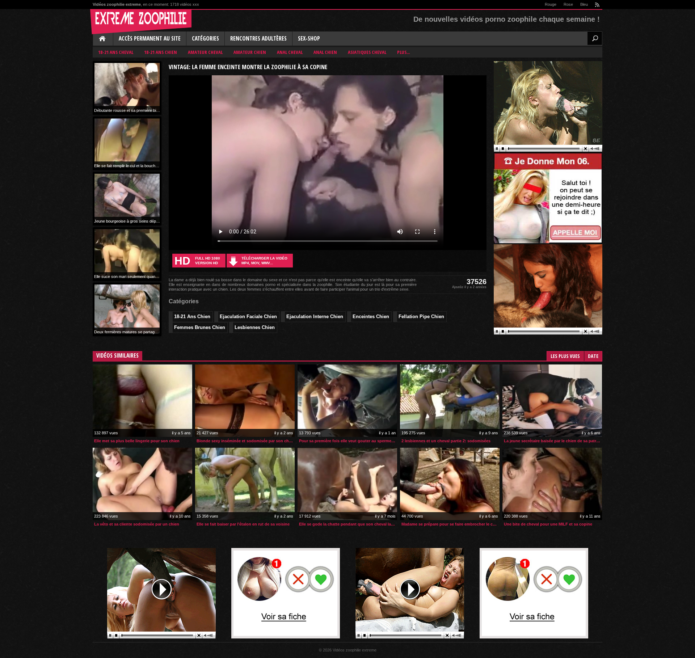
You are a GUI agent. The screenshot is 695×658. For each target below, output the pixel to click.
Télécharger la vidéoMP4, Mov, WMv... (264, 260)
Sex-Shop (309, 38)
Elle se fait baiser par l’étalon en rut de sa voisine (243, 524)
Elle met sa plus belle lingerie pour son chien (137, 441)
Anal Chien (325, 52)
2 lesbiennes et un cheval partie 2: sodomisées (445, 441)
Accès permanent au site (150, 38)
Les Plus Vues (565, 356)
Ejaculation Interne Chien (314, 316)
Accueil (103, 39)
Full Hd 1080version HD (197, 261)
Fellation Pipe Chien (421, 316)
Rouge (550, 4)
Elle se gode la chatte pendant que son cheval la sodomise (348, 524)
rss (596, 4)
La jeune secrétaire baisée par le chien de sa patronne (553, 441)
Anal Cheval (290, 52)
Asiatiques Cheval (367, 52)
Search (594, 38)
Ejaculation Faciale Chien (248, 316)
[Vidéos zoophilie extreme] (140, 21)
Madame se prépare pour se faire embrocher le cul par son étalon (450, 524)
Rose (568, 4)
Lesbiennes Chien (255, 327)
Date (593, 356)
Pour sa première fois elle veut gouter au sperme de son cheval (348, 441)
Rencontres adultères (258, 38)
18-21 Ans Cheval (115, 52)
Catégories (205, 38)
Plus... (403, 52)
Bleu (584, 4)
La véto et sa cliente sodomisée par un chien (136, 524)
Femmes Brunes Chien (199, 327)
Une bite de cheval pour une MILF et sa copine (548, 524)
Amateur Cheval (205, 52)
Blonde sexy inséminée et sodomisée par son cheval (246, 441)
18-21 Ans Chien (160, 52)
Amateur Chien (249, 52)
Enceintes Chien (371, 316)
